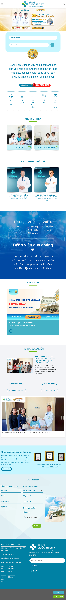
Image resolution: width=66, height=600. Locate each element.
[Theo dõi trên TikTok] (33, 571)
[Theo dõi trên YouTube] (36, 571)
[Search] (64, 4)
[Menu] (2, 4)
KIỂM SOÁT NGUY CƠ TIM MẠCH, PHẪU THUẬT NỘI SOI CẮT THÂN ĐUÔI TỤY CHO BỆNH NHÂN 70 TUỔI (45, 359)
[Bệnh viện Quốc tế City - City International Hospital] (33, 4)
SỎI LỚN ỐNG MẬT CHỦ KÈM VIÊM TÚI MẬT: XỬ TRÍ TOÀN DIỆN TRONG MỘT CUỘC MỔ (26, 432)
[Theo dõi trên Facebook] (30, 571)
